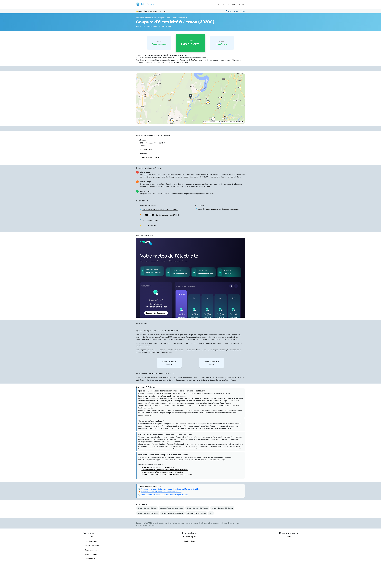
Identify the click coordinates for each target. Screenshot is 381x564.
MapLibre (206, 122)
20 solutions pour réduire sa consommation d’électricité (162, 472)
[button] (190, 96)
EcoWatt (194, 60)
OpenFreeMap (213, 122)
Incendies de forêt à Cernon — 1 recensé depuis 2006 (161, 492)
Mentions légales (189, 537)
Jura (235, 11)
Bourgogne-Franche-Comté (167, 17)
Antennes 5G (91, 559)
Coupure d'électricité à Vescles (197, 508)
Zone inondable (91, 554)
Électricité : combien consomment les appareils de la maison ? (164, 470)
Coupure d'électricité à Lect (147, 508)
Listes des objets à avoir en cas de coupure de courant (218, 209)
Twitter (288, 537)
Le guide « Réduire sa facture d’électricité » (157, 467)
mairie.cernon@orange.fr (149, 157)
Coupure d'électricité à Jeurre (148, 513)
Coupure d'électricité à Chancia (222, 508)
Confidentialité (189, 541)
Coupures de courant (149, 17)
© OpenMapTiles (222, 122)
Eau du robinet (91, 541)
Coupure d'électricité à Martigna (172, 513)
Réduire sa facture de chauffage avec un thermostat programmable (166, 475)
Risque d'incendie (91, 550)
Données (232, 4)
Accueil (221, 4)
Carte (241, 4)
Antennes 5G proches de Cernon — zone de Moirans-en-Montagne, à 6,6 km (170, 489)
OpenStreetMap (237, 122)
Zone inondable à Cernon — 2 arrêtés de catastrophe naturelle (164, 495)
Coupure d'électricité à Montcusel (171, 508)
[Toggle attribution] (242, 122)
